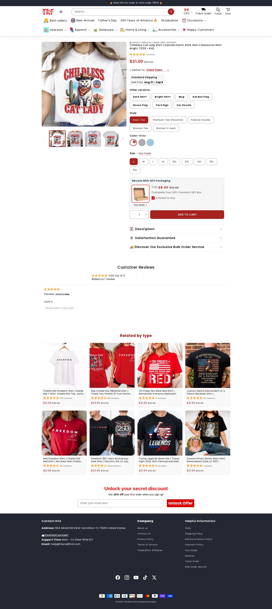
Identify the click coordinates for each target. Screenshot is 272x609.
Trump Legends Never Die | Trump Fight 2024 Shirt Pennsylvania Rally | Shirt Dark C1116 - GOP (159, 460)
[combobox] (123, 11)
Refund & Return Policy (198, 539)
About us (142, 528)
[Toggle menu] (61, 11)
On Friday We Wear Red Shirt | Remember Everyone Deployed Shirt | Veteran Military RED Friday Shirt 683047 (158, 392)
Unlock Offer (180, 503)
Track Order (192, 561)
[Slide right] (123, 138)
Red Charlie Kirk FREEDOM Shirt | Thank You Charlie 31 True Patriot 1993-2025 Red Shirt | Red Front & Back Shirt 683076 (110, 392)
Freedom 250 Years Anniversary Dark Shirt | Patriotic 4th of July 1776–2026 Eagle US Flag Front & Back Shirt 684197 (110, 460)
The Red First (130, 602)
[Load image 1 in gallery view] (57, 139)
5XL (212, 161)
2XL (175, 161)
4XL (199, 161)
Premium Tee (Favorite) (168, 119)
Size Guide (191, 550)
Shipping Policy (194, 533)
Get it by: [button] (147, 82)
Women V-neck (166, 128)
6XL (135, 170)
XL (163, 161)
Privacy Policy (145, 539)
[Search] (171, 11)
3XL (187, 161)
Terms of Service (147, 544)
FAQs (188, 528)
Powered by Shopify (146, 602)
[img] (52, 289)
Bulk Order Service (196, 566)
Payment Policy (194, 544)
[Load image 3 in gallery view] (93, 139)
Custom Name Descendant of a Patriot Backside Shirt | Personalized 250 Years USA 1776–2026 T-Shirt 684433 (207, 392)
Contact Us (144, 533)
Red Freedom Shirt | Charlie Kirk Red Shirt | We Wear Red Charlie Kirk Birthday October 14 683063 (62, 460)
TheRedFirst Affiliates (149, 550)
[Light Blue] (150, 142)
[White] (133, 142)
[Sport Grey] (142, 142)
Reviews (189, 555)
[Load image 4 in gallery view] (110, 139)
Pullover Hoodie (200, 119)
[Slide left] (45, 138)
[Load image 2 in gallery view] (75, 139)
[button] (193, 20)
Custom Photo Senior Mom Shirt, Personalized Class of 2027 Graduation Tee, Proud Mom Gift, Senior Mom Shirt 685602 (206, 460)
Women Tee (140, 128)
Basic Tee (139, 119)
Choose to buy (165, 198)
